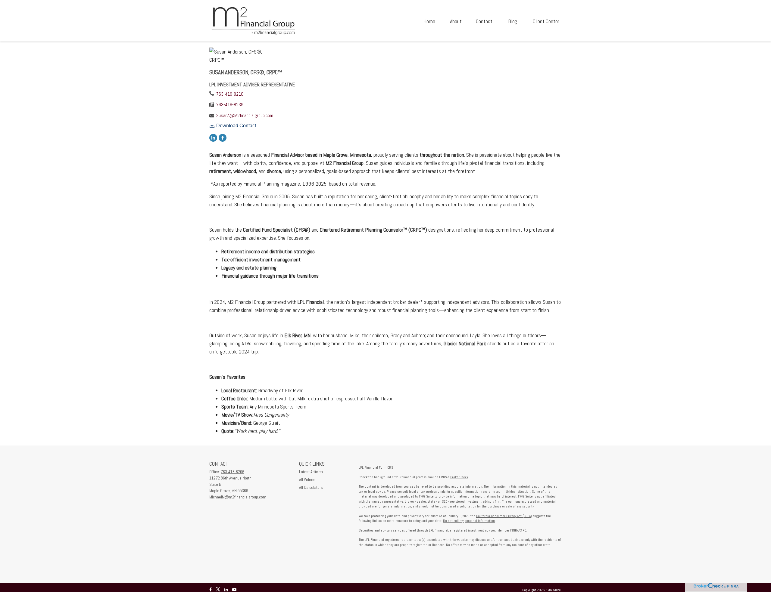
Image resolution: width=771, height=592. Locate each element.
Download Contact (236, 125)
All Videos (307, 479)
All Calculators (311, 487)
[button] (429, 21)
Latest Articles (311, 471)
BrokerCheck (459, 477)
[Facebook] (222, 137)
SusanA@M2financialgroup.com (244, 115)
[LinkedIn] (213, 137)
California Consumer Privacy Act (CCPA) (504, 516)
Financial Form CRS (378, 467)
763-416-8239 (229, 104)
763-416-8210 (229, 94)
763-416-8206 (232, 471)
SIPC (523, 530)
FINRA (514, 530)
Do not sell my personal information (469, 521)
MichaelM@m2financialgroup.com (237, 497)
